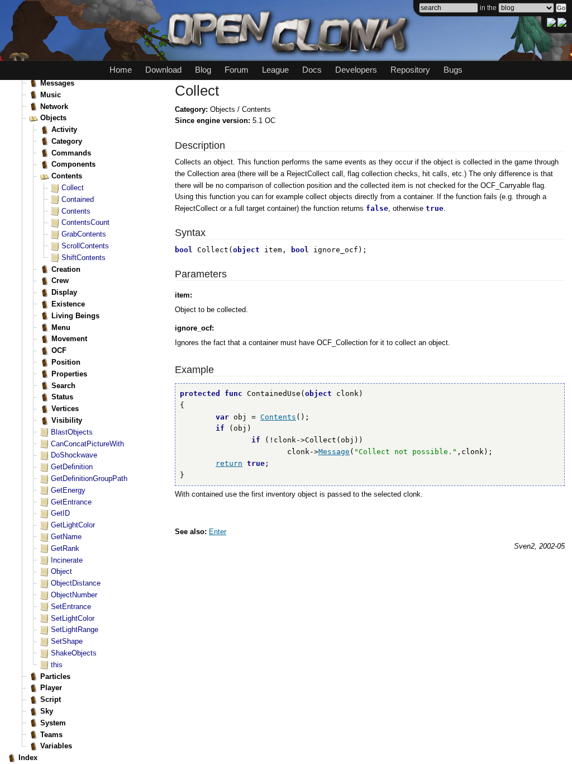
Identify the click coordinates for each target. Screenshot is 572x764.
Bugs (453, 69)
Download (163, 69)
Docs (312, 69)
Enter (217, 531)
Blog (203, 69)
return (229, 463)
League (275, 69)
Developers (356, 69)
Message (334, 451)
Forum (237, 69)
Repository (410, 69)
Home (120, 69)
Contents (278, 417)
